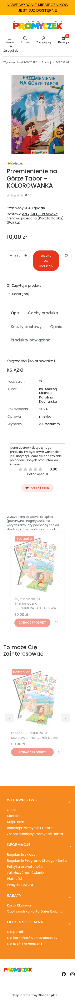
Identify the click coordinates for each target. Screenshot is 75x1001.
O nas (11, 809)
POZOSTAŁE (62, 62)
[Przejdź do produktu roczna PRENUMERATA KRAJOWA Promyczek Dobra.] (37, 699)
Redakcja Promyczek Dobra (29, 827)
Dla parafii (15, 931)
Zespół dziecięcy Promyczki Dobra (35, 834)
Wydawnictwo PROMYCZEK (20, 62)
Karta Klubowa (19, 905)
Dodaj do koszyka (46, 261)
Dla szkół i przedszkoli (24, 943)
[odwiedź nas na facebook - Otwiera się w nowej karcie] (63, 974)
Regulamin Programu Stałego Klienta (37, 860)
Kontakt (13, 815)
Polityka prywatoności (25, 866)
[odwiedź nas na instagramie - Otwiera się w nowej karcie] (72, 974)
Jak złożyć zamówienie (25, 872)
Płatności (14, 878)
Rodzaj (46, 62)
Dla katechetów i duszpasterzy (32, 937)
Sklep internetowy (33, 995)
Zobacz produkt (32, 622)
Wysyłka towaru (20, 884)
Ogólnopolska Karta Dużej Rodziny (34, 911)
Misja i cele (15, 821)
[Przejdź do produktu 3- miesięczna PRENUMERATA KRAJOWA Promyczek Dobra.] (37, 565)
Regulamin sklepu (21, 854)
